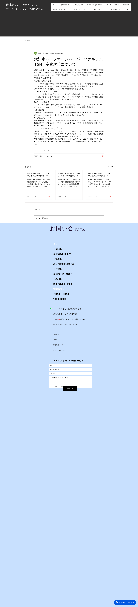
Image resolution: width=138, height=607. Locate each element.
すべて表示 (110, 166)
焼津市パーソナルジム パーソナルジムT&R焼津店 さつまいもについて (69, 175)
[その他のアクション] (102, 53)
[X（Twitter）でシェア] (40, 150)
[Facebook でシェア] (35, 150)
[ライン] (51, 308)
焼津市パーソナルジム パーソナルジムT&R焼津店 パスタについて (38, 175)
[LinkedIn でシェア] (44, 150)
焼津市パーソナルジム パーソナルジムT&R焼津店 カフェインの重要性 (99, 175)
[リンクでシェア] (49, 150)
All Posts (27, 40)
